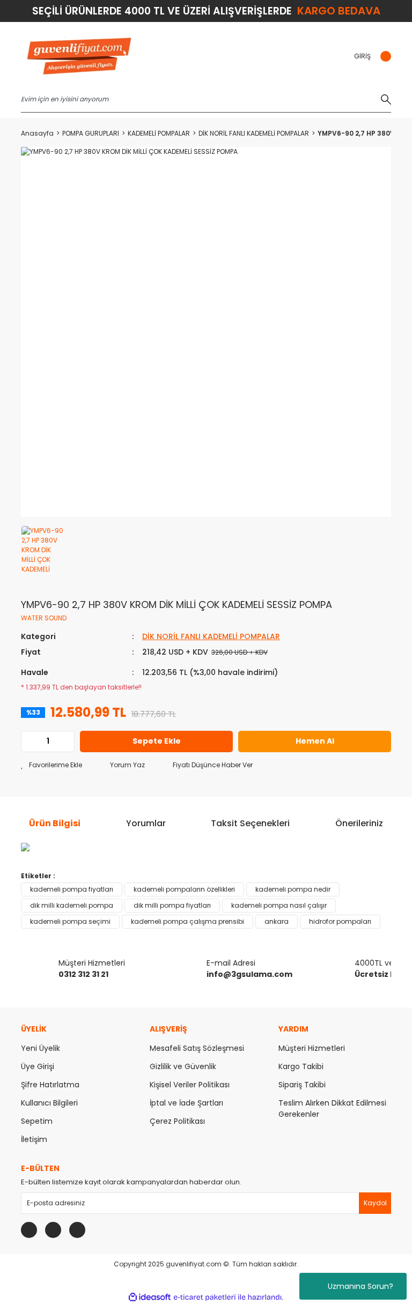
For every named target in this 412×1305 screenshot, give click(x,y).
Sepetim (37, 1121)
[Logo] (79, 56)
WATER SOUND (44, 617)
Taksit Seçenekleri (250, 823)
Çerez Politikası (177, 1121)
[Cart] (385, 56)
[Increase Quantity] (66, 741)
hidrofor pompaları (340, 921)
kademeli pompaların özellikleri (184, 889)
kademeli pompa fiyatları (71, 889)
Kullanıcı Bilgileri (49, 1103)
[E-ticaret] (204, 1297)
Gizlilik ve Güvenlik (183, 1066)
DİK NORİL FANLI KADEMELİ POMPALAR (211, 636)
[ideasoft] (149, 1297)
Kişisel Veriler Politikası (190, 1084)
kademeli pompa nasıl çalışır (279, 905)
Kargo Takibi (300, 1066)
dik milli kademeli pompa (71, 905)
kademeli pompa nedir (292, 889)
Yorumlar (146, 823)
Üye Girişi (37, 1066)
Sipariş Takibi (302, 1084)
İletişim (34, 1139)
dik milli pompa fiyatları (172, 905)
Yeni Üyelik (40, 1048)
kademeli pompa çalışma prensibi (187, 921)
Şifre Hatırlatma (50, 1084)
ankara (276, 921)
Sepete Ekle (157, 741)
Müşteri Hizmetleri (311, 1048)
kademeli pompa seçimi (70, 921)
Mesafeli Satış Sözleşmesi (197, 1048)
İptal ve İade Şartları (186, 1103)
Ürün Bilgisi (54, 823)
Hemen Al (315, 741)
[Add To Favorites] (51, 765)
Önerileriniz (359, 823)
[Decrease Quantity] (29, 741)
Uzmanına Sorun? (360, 1286)
